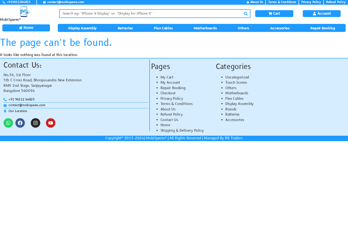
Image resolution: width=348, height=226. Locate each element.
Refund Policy (172, 114)
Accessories (280, 28)
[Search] (245, 13)
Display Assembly (82, 28)
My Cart (167, 77)
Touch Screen (236, 82)
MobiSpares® (10, 19)
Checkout (168, 93)
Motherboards (205, 28)
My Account (170, 82)
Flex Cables (163, 28)
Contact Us (169, 119)
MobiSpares (155, 138)
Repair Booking (322, 28)
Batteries (125, 28)
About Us (168, 109)
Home (165, 125)
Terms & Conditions (177, 103)
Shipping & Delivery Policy (182, 130)
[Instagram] (35, 123)
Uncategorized (237, 77)
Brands (230, 109)
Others (243, 28)
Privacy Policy (172, 98)
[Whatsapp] (8, 123)
